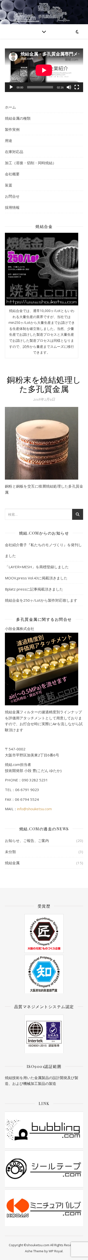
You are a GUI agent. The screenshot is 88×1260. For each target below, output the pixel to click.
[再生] (11, 87)
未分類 (10, 851)
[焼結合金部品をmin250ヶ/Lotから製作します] (41, 269)
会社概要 (12, 173)
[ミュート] (68, 87)
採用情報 (12, 207)
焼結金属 (12, 862)
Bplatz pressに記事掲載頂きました (34, 589)
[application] (44, 70)
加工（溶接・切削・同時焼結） (30, 162)
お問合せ (12, 196)
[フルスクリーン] (76, 87)
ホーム (10, 107)
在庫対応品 (14, 151)
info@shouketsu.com (34, 808)
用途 (8, 140)
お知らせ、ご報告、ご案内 (27, 840)
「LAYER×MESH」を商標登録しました (37, 566)
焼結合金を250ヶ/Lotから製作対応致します (41, 600)
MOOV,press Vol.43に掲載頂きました (36, 578)
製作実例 (12, 129)
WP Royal (56, 1251)
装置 (8, 185)
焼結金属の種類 (18, 118)
